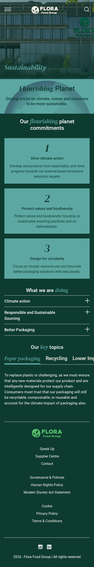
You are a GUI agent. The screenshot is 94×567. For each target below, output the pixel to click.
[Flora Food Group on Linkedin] (49, 547)
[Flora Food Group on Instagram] (40, 547)
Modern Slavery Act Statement (47, 492)
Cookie (47, 506)
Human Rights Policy (47, 485)
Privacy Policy (47, 513)
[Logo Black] (44, 5)
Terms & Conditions (47, 521)
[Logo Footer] (47, 431)
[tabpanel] (47, 389)
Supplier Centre (47, 456)
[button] (7, 9)
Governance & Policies (47, 477)
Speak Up (47, 449)
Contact (47, 464)
